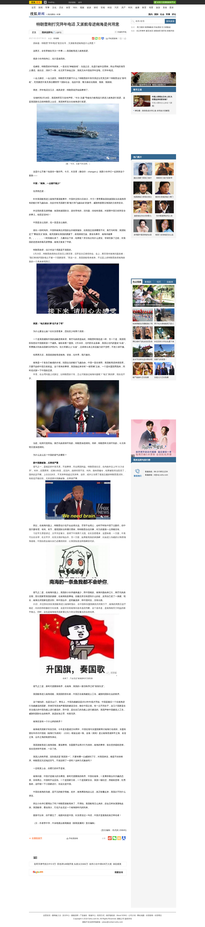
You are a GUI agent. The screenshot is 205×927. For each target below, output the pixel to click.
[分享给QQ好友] (99, 38)
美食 (165, 7)
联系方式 (100, 915)
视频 (82, 7)
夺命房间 (157, 27)
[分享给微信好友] (114, 838)
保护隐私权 (110, 915)
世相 (103, 7)
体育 (68, 7)
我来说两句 (51, 32)
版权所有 (128, 919)
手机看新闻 (112, 38)
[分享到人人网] (102, 38)
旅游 (158, 7)
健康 (137, 7)
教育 (144, 7)
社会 (162, 14)
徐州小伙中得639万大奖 (100, 864)
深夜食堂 (157, 31)
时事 (58, 14)
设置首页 (46, 915)
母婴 (151, 7)
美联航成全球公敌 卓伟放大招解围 (155, 111)
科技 (110, 7)
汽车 (117, 7)
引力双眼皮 (166, 27)
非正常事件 (140, 31)
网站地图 (140, 915)
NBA (75, 7)
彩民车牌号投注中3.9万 (45, 864)
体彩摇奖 (117, 864)
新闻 (40, 7)
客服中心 (92, 915)
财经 (96, 7)
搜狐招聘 (74, 915)
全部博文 (158, 915)
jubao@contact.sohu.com (112, 922)
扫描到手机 (122, 32)
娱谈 (89, 7)
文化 (54, 7)
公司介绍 (132, 915)
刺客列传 (170, 31)
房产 (123, 7)
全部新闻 (149, 915)
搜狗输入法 (56, 915)
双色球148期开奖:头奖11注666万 (72, 864)
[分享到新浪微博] (93, 38)
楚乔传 (164, 31)
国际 (156, 14)
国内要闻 (51, 14)
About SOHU (121, 915)
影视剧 (148, 282)
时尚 (130, 7)
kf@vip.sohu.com (161, 475)
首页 (34, 7)
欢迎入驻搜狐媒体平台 (166, 2)
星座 (171, 7)
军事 (47, 7)
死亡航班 (140, 27)
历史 (61, 7)
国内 (150, 14)
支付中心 (66, 915)
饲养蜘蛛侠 (149, 27)
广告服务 (83, 915)
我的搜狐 (72, 2)
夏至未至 (149, 31)
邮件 (80, 2)
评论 (174, 14)
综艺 (159, 282)
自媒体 (170, 282)
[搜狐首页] (35, 2)
